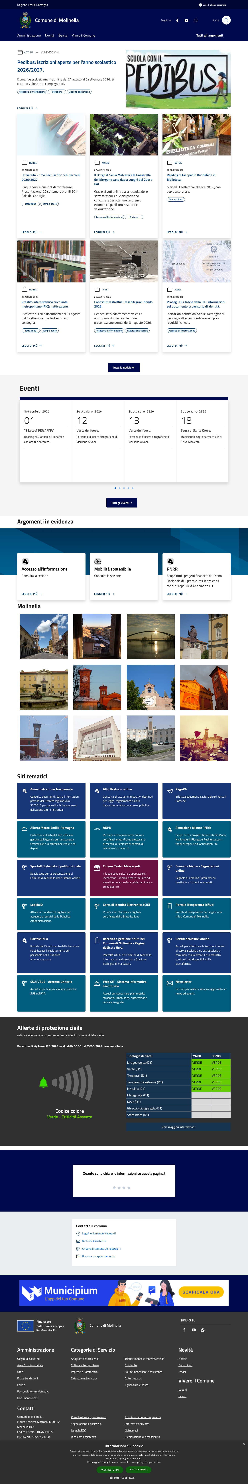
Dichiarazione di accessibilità (142, 1437)
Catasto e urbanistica (84, 1378)
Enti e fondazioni (27, 1378)
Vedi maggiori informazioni (178, 1127)
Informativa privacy (137, 1424)
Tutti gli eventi (120, 503)
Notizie (29, 52)
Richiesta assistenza (83, 1437)
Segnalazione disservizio (86, 1424)
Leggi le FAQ (78, 1430)
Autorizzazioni (133, 1378)
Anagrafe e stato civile (85, 1358)
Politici (21, 1385)
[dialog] (124, 1462)
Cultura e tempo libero (85, 1365)
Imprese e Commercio (84, 1372)
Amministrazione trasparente (143, 1417)
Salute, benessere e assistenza (143, 1372)
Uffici (20, 1372)
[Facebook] (176, 20)
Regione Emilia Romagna (32, 5)
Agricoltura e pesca (136, 1385)
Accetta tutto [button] (110, 1469)
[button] (124, 1478)
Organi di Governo (28, 1358)
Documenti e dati (27, 1398)
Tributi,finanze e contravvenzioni (145, 1358)
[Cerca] (226, 20)
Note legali (131, 1430)
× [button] (244, 1444)
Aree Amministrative (30, 1365)
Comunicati (185, 1365)
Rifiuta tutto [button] (138, 1469)
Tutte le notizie (122, 367)
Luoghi (182, 1389)
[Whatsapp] (194, 20)
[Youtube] (185, 20)
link (159, 1462)
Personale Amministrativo (33, 1391)
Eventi (182, 1396)
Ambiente (131, 1365)
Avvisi (105, 289)
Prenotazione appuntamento (88, 1417)
